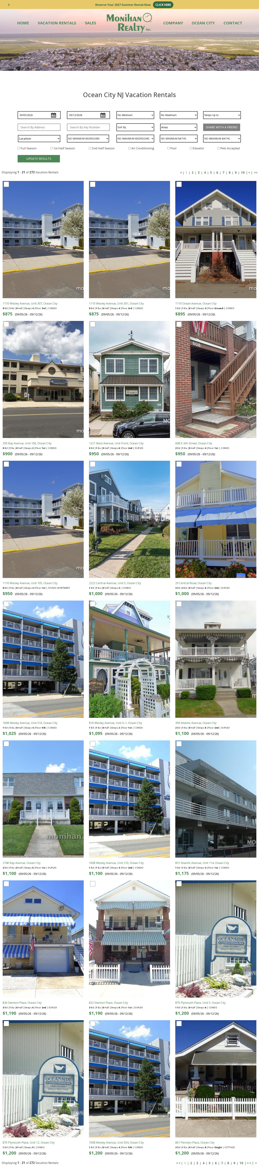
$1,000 (96, 593)
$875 (8, 314)
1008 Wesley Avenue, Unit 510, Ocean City (30, 723)
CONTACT (233, 22)
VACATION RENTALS (57, 22)
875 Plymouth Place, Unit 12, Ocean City (29, 1142)
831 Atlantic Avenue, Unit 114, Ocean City (202, 863)
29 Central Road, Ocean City (193, 583)
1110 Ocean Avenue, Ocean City (196, 303)
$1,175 (182, 873)
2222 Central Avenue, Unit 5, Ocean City (115, 583)
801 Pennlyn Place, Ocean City (194, 1142)
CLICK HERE (163, 5)
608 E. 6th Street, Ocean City (193, 443)
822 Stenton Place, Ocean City (108, 1003)
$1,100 (182, 733)
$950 (94, 454)
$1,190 (9, 1013)
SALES (90, 22)
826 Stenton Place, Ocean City (22, 1003)
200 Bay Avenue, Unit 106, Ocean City (27, 443)
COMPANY (173, 22)
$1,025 (9, 733)
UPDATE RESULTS (38, 159)
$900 (8, 454)
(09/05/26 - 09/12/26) (28, 314)
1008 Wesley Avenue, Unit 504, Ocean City (116, 1142)
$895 (180, 314)
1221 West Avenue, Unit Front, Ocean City (116, 443)
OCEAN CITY (203, 22)
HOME (23, 22)
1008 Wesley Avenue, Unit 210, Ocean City (116, 863)
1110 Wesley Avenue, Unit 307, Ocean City (30, 303)
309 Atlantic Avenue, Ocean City (196, 723)
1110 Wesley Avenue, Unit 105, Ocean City (30, 583)
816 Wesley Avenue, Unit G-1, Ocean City (115, 723)
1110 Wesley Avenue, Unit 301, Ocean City (116, 303)
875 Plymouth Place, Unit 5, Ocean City (200, 1003)
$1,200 (182, 1013)
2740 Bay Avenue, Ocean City (22, 863)
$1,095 (96, 733)
